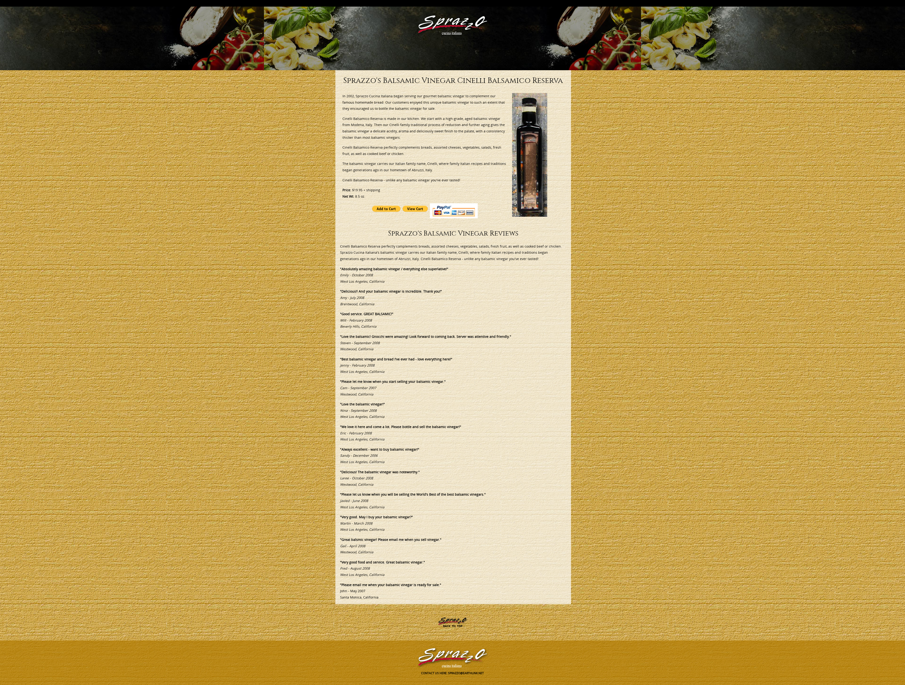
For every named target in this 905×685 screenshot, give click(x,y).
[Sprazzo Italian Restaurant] (452, 24)
